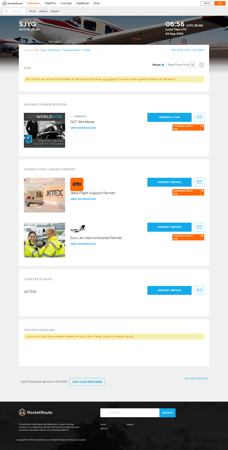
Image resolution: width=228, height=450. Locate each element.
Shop (96, 3)
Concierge (66, 3)
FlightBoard (82, 3)
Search (167, 412)
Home (32, 11)
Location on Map (30, 42)
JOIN (220, 3)
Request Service (169, 182)
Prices (157, 64)
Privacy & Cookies (77, 439)
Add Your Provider (87, 382)
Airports (43, 11)
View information (83, 127)
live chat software (196, 378)
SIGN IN (207, 3)
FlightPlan (50, 3)
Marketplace (33, 3)
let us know (109, 79)
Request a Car (169, 117)
